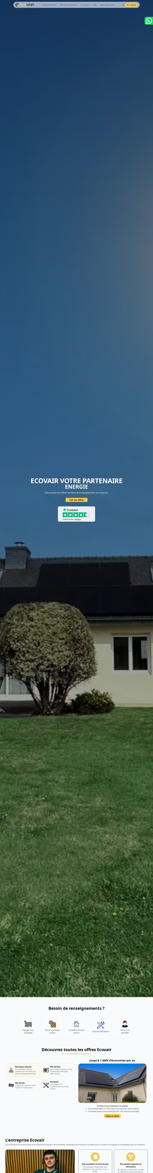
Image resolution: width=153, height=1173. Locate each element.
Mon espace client (107, 5)
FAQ (95, 5)
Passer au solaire (112, 1116)
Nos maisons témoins (68, 5)
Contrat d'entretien (48, 5)
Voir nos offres (76, 500)
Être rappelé (131, 5)
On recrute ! (85, 5)
